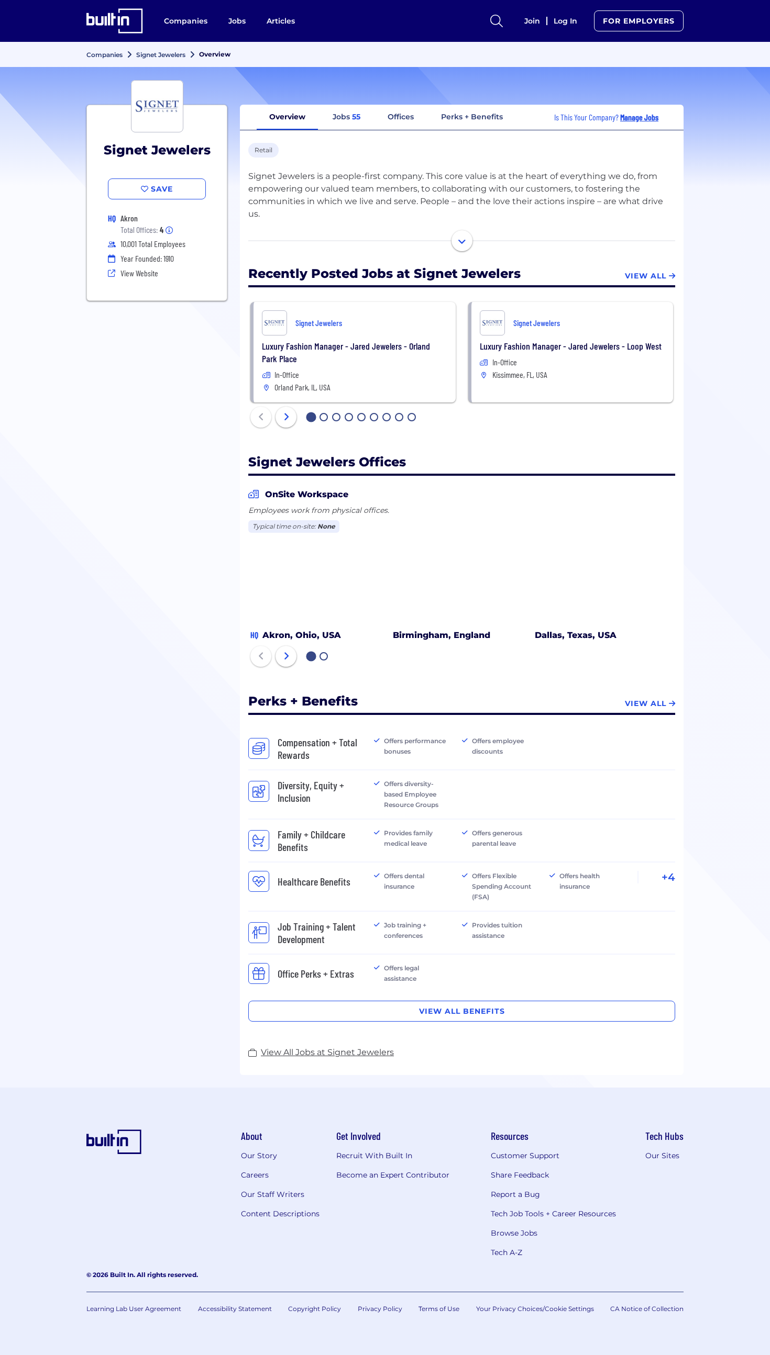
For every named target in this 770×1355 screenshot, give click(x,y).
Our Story (259, 1155)
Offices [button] (401, 116)
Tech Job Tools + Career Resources (553, 1213)
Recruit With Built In (374, 1155)
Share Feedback (520, 1175)
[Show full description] (462, 240)
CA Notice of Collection (647, 1309)
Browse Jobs (514, 1233)
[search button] (497, 20)
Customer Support (525, 1155)
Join (532, 21)
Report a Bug (515, 1194)
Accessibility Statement (235, 1309)
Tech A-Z (506, 1252)
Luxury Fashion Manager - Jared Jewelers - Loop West (571, 346)
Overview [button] (287, 116)
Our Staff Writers (272, 1194)
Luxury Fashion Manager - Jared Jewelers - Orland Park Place (346, 352)
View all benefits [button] (462, 1011)
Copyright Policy (314, 1309)
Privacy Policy (380, 1309)
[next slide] (286, 417)
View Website (139, 273)
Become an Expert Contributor (392, 1175)
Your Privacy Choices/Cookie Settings (535, 1309)
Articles (281, 21)
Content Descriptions (280, 1213)
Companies (185, 21)
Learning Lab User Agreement (133, 1309)
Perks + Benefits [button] (472, 116)
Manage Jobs (639, 117)
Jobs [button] (346, 116)
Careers (255, 1175)
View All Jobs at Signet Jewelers (327, 1052)
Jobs (237, 21)
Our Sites (662, 1155)
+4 (668, 877)
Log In (565, 21)
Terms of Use (439, 1309)
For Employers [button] (639, 21)
